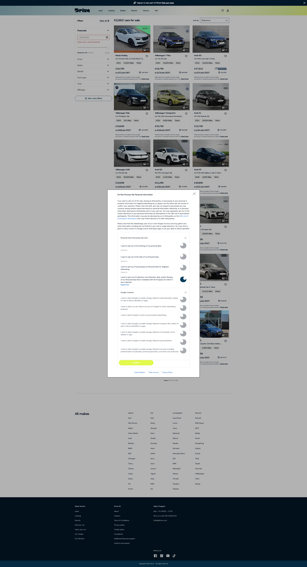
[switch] (183, 245)
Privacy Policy (167, 372)
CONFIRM (136, 362)
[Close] (195, 194)
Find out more (168, 3)
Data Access (154, 372)
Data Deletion (139, 372)
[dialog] (153, 283)
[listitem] (153, 237)
